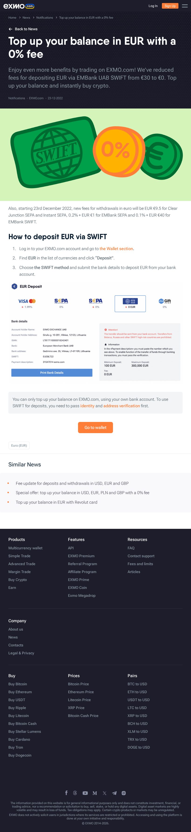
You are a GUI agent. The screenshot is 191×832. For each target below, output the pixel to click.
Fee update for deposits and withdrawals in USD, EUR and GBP (72, 483)
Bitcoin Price (78, 684)
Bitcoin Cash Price (83, 716)
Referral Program (82, 564)
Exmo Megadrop (82, 596)
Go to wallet (95, 427)
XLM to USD (138, 732)
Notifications (16, 98)
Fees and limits (140, 564)
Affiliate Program (82, 572)
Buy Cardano (19, 739)
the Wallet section (116, 248)
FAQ (131, 548)
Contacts (15, 645)
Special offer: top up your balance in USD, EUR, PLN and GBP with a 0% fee (82, 492)
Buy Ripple (17, 708)
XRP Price (76, 708)
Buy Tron (15, 747)
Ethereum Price (81, 692)
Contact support (141, 556)
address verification (121, 405)
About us (15, 629)
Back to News (26, 29)
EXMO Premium (81, 556)
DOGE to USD (139, 747)
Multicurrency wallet (25, 548)
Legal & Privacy (21, 653)
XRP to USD (137, 716)
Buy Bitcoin (17, 684)
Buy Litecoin (18, 716)
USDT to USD (139, 700)
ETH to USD (137, 692)
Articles (134, 572)
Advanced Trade (21, 564)
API (71, 548)
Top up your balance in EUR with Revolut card (56, 502)
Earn (12, 588)
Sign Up (170, 6)
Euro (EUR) (19, 445)
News (13, 637)
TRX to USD (137, 739)
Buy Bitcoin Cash (22, 724)
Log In (153, 6)
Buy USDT (16, 700)
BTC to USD (137, 684)
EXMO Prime (78, 580)
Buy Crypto (17, 580)
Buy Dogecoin (19, 755)
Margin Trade (19, 572)
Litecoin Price (79, 700)
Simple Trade (19, 556)
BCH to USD (138, 724)
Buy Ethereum (20, 692)
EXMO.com (36, 98)
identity (87, 405)
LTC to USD (137, 708)
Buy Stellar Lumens (24, 732)
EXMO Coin (77, 588)
